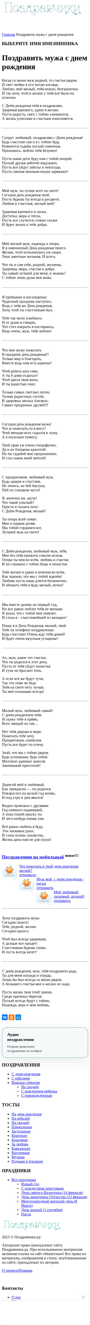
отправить (27, 875)
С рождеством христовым (42, 1188)
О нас (16, 1297)
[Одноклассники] (11, 1017)
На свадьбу (30, 1087)
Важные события (26, 1083)
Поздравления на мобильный (33, 856)
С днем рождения (26, 1074)
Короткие (19, 1136)
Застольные (21, 1131)
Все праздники (24, 1180)
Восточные (21, 1153)
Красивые (20, 1140)
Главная (8, 34)
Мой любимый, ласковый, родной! (69, 894)
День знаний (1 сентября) (42, 1210)
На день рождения (27, 1114)
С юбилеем (21, 1078)
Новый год (30, 1184)
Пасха (26, 1214)
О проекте (10, 1270)
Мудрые (18, 1157)
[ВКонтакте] (5, 1017)
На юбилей (21, 1118)
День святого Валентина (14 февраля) (52, 1193)
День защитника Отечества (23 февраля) (54, 1197)
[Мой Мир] (18, 1017)
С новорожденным (36, 1095)
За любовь (20, 1144)
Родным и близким (27, 1161)
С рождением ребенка (39, 1091)
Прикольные (22, 1127)
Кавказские (21, 1148)
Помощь (25, 1270)
